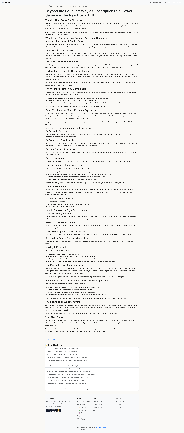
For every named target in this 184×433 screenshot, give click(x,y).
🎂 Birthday (82, 407)
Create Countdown (174, 2)
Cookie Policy (97, 407)
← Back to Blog (51, 339)
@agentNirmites (102, 427)
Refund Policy (97, 410)
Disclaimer (119, 404)
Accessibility (120, 401)
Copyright (119, 407)
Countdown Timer (83, 404)
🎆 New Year (82, 413)
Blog (165, 2)
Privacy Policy (97, 401)
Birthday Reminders (155, 2)
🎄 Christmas (82, 410)
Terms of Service (98, 404)
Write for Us (81, 419)
